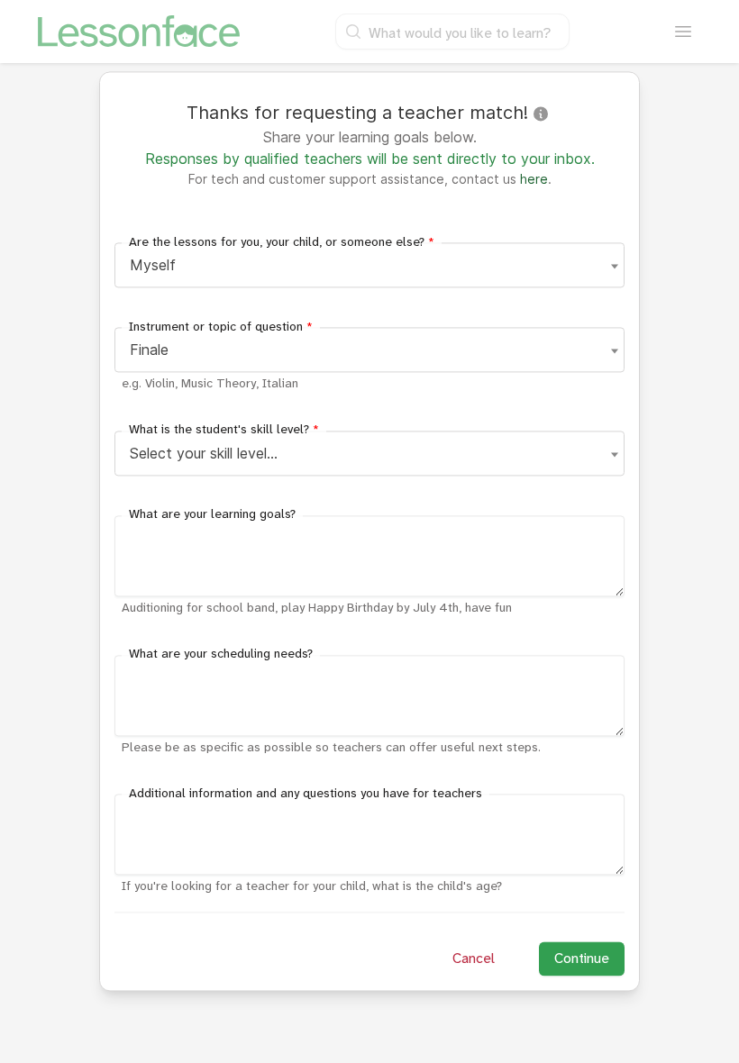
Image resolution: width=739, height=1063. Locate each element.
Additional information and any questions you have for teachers (305, 793)
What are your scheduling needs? (221, 654)
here (534, 178)
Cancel (473, 958)
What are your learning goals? (212, 514)
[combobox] (369, 264)
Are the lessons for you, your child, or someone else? (281, 242)
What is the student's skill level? (224, 430)
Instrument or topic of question (221, 326)
